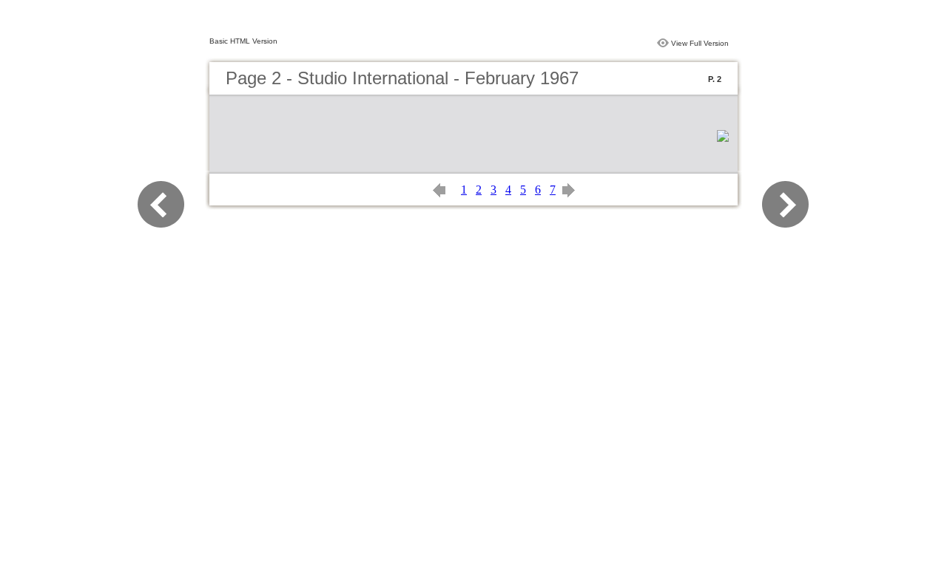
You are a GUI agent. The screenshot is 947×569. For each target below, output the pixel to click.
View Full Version (700, 43)
